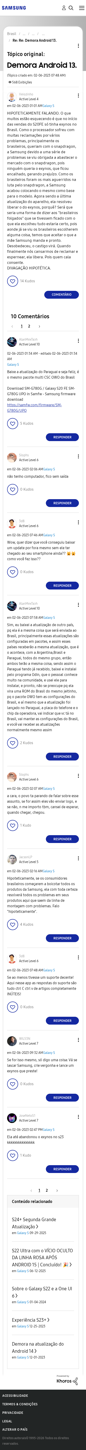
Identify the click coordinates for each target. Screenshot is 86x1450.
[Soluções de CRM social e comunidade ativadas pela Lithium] (67, 1380)
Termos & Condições (20, 1404)
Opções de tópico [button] (70, 45)
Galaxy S (48, 106)
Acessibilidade (15, 1396)
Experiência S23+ (29, 1320)
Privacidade (12, 1413)
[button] (71, 95)
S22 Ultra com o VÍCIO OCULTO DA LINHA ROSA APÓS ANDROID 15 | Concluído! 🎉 (42, 1257)
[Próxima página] (38, 326)
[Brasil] (14, 7)
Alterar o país (15, 1430)
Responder (62, 437)
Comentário (62, 295)
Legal (7, 1421)
